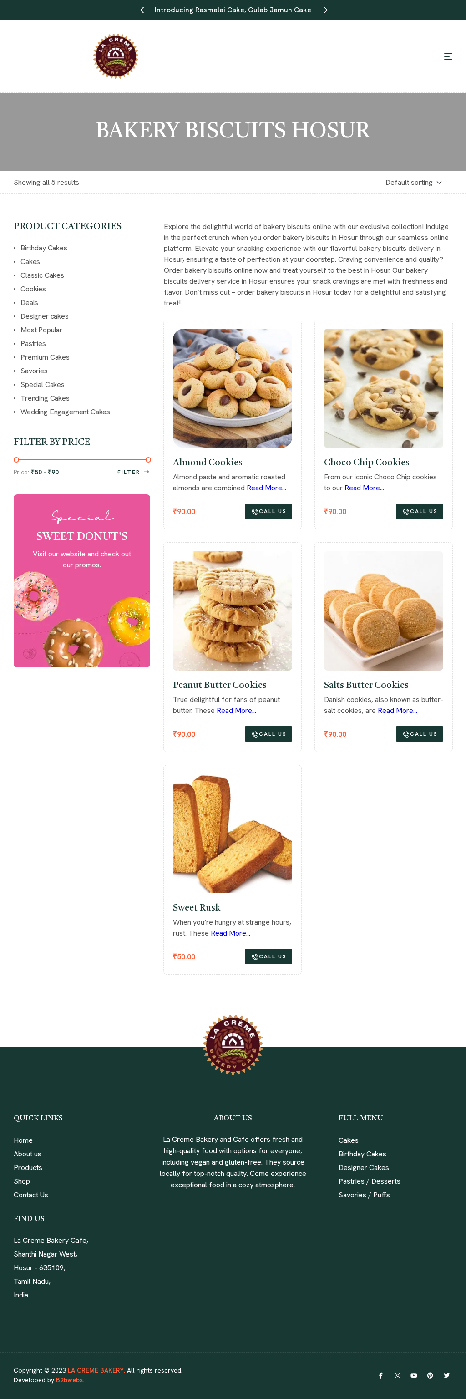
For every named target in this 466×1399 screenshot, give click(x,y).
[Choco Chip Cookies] (383, 388)
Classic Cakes (42, 275)
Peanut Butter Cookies (220, 685)
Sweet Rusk (196, 908)
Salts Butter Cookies (366, 685)
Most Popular (41, 330)
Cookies (33, 289)
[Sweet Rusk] (232, 833)
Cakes (30, 261)
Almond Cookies (208, 463)
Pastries (33, 343)
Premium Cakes (45, 357)
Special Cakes (42, 384)
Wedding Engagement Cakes (65, 412)
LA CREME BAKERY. (96, 1370)
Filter (128, 472)
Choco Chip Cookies (367, 463)
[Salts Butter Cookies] (383, 611)
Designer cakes (44, 316)
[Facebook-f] (381, 1375)
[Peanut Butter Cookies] (232, 611)
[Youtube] (414, 1375)
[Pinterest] (430, 1375)
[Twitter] (446, 1375)
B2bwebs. (69, 1380)
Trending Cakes (45, 398)
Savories (34, 371)
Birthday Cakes (43, 248)
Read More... (266, 488)
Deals (29, 302)
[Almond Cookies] (232, 388)
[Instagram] (397, 1375)
